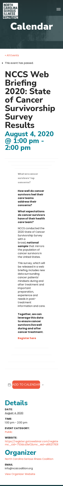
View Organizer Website (20, 474)
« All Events (12, 55)
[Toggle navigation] (59, 9)
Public (8, 432)
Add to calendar (26, 385)
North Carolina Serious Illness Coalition (29, 459)
